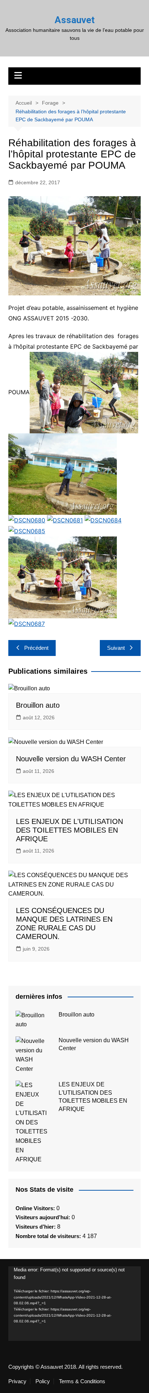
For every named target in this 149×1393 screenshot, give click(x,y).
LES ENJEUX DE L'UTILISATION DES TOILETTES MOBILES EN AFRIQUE (69, 830)
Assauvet (75, 19)
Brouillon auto (38, 705)
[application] (74, 1303)
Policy (42, 1381)
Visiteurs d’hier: (36, 1227)
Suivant (116, 648)
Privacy (17, 1381)
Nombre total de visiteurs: (49, 1236)
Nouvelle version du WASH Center (71, 759)
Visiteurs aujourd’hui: (44, 1217)
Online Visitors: (36, 1208)
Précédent (36, 648)
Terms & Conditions (82, 1381)
